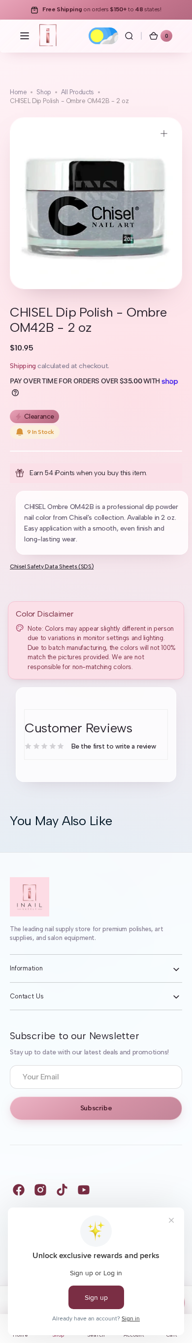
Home (18, 92)
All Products (77, 92)
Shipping (23, 366)
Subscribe (96, 1108)
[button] (24, 36)
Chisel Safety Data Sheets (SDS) (52, 566)
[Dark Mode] (103, 35)
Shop (43, 92)
